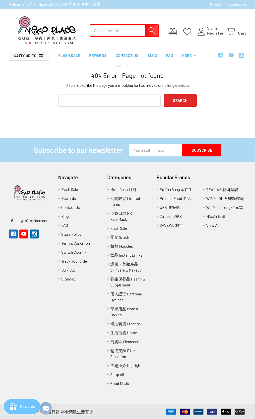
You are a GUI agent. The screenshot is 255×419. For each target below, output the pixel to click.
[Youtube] (231, 55)
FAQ (169, 55)
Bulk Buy (68, 270)
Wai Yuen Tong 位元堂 (224, 207)
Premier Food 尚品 (175, 198)
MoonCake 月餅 (123, 189)
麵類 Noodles (121, 246)
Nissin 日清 (216, 216)
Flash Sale (69, 55)
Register (215, 33)
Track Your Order (74, 261)
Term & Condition (75, 243)
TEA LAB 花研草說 (222, 189)
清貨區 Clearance (124, 341)
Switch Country (74, 252)
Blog (152, 55)
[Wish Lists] (188, 32)
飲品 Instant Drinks (126, 255)
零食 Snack (119, 237)
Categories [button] (25, 55)
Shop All (117, 374)
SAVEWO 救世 (171, 225)
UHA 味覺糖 (170, 207)
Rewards (98, 55)
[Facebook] (220, 55)
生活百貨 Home (123, 332)
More (187, 55)
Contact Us (127, 55)
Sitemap (68, 279)
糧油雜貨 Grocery (125, 323)
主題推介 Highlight (126, 365)
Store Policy (71, 234)
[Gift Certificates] (174, 32)
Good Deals (119, 383)
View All (212, 225)
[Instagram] (241, 55)
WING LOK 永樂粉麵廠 (225, 198)
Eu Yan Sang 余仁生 (176, 189)
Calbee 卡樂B (171, 216)
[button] (46, 408)
